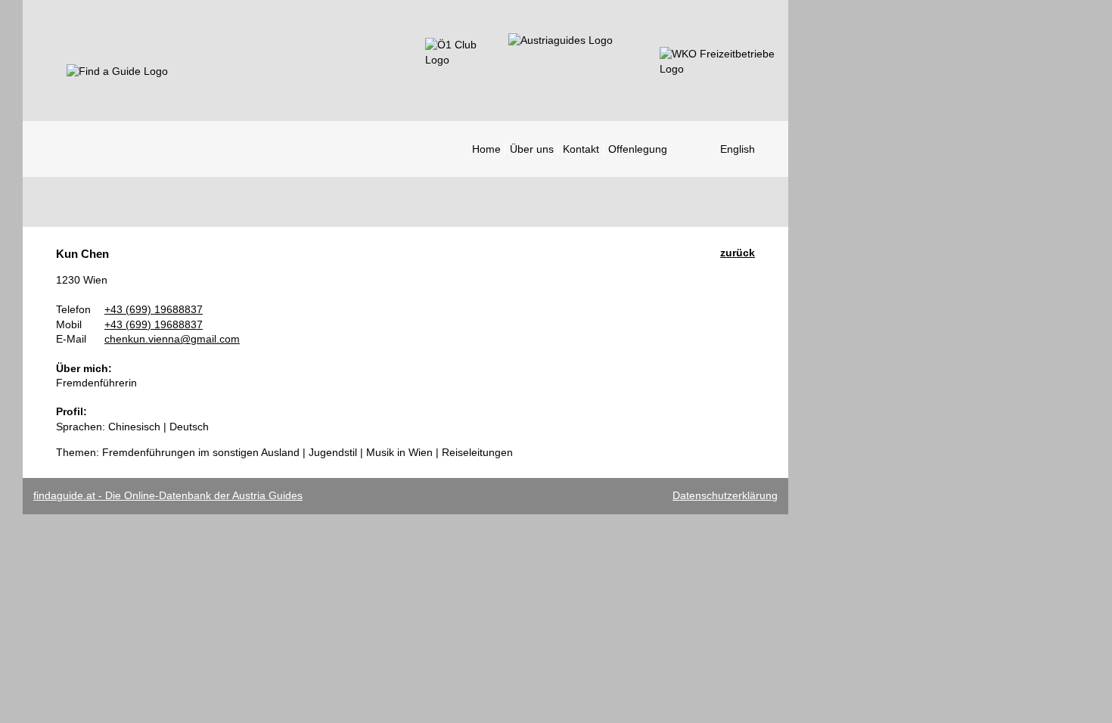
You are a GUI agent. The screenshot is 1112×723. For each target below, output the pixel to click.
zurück (737, 253)
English (737, 149)
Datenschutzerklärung (725, 495)
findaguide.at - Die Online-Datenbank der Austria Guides (168, 495)
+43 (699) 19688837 (153, 309)
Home (486, 149)
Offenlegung (637, 149)
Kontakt (581, 149)
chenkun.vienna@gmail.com (172, 339)
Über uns (532, 149)
